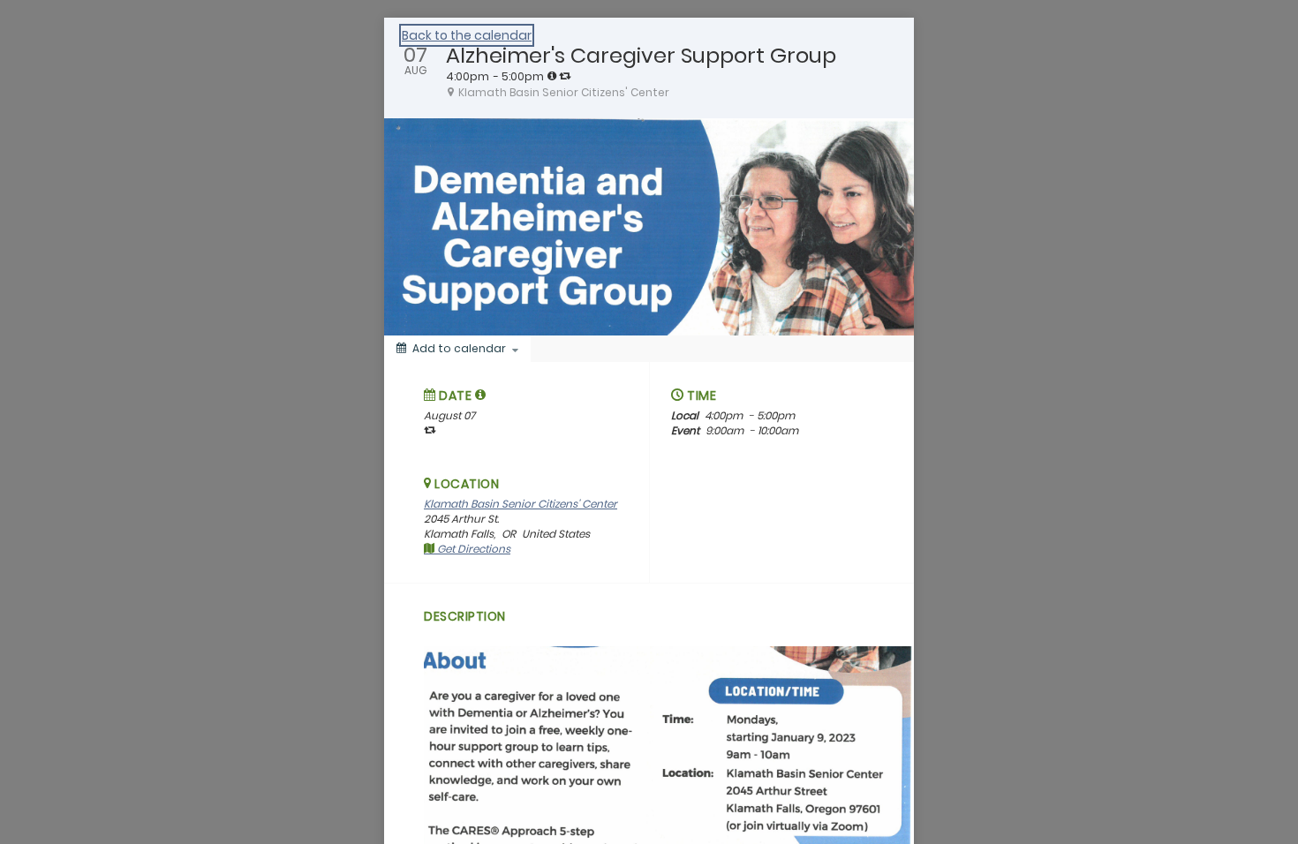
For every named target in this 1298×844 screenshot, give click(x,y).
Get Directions (472, 548)
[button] (481, 394)
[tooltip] (551, 76)
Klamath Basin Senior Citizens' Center (520, 503)
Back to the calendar (467, 35)
